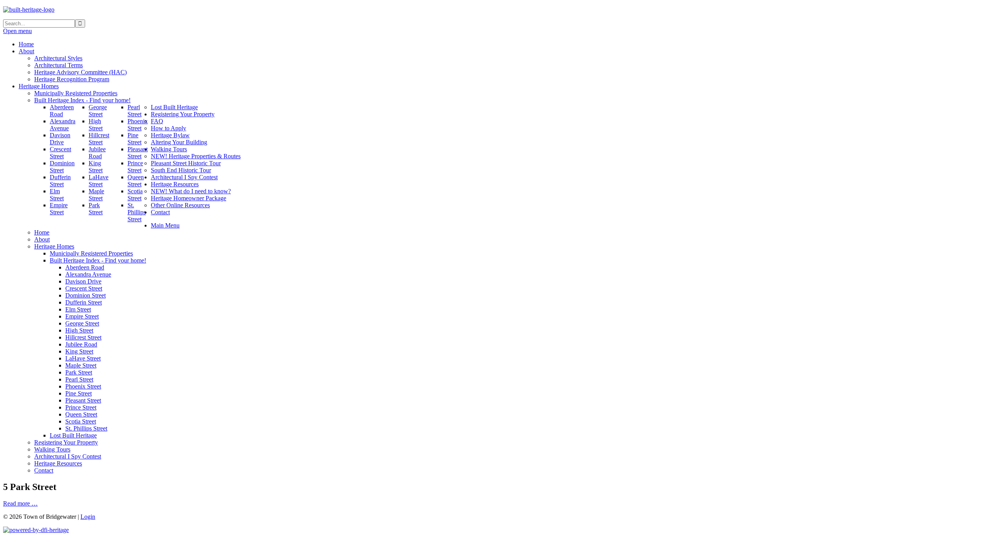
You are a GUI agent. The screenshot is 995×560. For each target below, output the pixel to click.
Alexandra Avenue (88, 274)
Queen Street (81, 414)
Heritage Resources (58, 463)
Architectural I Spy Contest (67, 456)
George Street (82, 323)
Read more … (20, 503)
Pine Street (78, 393)
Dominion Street (85, 295)
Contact (43, 470)
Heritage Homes (54, 246)
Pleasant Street (83, 400)
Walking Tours (52, 449)
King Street (79, 351)
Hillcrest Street (83, 337)
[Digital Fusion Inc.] (36, 530)
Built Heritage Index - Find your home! (98, 260)
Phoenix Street (83, 386)
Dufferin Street (83, 302)
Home (41, 232)
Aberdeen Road (84, 267)
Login (87, 516)
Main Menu (165, 225)
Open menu (17, 31)
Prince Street (80, 407)
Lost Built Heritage (73, 435)
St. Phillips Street (86, 428)
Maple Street (80, 365)
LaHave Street (83, 358)
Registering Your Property (66, 442)
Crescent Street (83, 288)
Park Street (78, 372)
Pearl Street (79, 379)
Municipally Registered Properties (91, 253)
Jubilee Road (81, 344)
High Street (79, 330)
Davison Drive (83, 281)
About (42, 239)
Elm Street (78, 309)
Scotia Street (80, 421)
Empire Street (82, 316)
